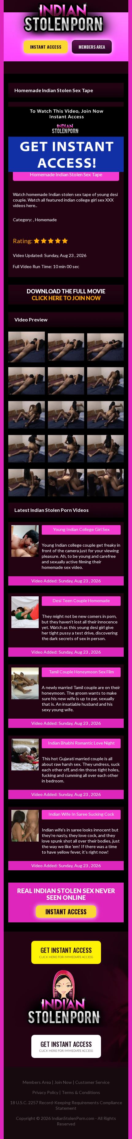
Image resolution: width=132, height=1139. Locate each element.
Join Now (63, 1082)
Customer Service (92, 1082)
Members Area (37, 1082)
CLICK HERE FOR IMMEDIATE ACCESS (66, 952)
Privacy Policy (45, 1092)
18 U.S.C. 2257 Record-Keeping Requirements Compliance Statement (66, 1105)
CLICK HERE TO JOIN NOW (66, 298)
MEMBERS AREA (92, 46)
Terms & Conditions (81, 1092)
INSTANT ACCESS (45, 46)
